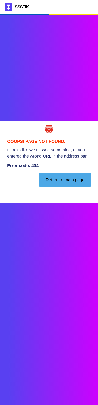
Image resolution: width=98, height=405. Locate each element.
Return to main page (65, 179)
